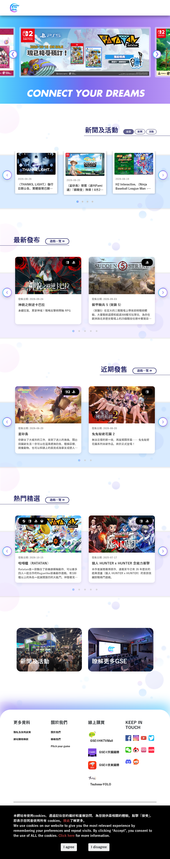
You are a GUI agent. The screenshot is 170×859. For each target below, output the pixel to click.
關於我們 (56, 732)
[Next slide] (157, 54)
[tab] (77, 202)
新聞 (139, 131)
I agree (68, 847)
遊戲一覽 (56, 241)
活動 (151, 131)
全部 (128, 131)
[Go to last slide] (7, 175)
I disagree (99, 847)
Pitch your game (60, 746)
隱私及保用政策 (22, 732)
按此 (66, 821)
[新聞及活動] (49, 649)
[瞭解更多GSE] (120, 649)
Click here (66, 836)
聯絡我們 (56, 739)
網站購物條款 (20, 739)
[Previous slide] (13, 54)
